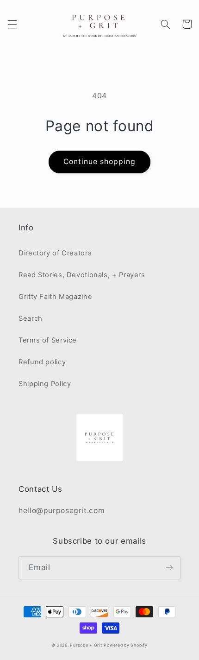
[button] (12, 24)
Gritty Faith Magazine (55, 296)
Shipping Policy (45, 384)
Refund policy (42, 362)
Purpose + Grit (86, 645)
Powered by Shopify (125, 645)
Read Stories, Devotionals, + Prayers (82, 275)
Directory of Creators (55, 253)
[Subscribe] (169, 567)
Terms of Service (48, 340)
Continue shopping (99, 161)
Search (31, 318)
